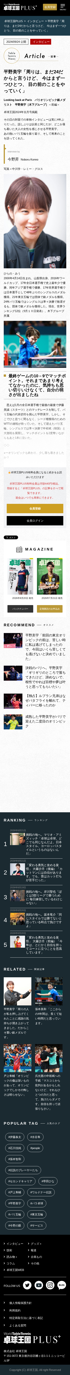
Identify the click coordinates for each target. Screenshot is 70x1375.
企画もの (36, 1256)
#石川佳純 (14, 1148)
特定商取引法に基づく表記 (26, 1317)
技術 (9, 1250)
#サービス (36, 1225)
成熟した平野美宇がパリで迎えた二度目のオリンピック (45, 721)
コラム (11, 1263)
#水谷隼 (35, 1137)
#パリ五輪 (14, 1214)
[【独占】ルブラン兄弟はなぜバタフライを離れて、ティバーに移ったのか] (13, 707)
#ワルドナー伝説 (41, 1192)
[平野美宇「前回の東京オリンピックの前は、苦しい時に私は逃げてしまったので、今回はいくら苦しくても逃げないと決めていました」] (13, 647)
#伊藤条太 (14, 1137)
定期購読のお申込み (50, 609)
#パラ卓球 (36, 1203)
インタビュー (15, 1243)
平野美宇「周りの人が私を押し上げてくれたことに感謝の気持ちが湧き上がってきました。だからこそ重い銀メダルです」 (16, 1023)
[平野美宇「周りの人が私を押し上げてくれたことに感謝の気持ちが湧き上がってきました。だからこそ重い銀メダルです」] (17, 1004)
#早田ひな (48, 1181)
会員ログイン (35, 520)
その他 (35, 1263)
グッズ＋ (36, 1243)
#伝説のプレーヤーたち (23, 1170)
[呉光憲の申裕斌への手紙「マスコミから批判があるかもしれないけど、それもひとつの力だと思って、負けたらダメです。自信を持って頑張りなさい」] (49, 1071)
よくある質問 (17, 1325)
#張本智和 (14, 1159)
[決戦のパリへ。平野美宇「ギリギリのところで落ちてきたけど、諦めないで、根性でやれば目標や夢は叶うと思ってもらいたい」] (13, 679)
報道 (33, 1250)
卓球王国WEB (15, 1269)
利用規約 (15, 1310)
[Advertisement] (35, 772)
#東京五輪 (36, 1214)
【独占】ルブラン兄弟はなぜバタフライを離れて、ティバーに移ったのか (45, 700)
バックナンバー (20, 609)
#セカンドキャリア (20, 1181)
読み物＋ (12, 1256)
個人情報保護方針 (20, 1302)
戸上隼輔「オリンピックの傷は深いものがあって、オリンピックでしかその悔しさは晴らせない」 (16, 1085)
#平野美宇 (14, 1203)
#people (35, 1148)
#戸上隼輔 (14, 1192)
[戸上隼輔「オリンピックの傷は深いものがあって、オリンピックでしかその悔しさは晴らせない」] (17, 1071)
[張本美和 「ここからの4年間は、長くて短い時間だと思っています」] (49, 1004)
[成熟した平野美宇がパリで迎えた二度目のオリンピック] (13, 728)
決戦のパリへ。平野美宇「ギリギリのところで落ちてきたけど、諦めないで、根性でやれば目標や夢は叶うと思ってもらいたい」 (45, 677)
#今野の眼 (14, 1225)
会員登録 (50, 7)
